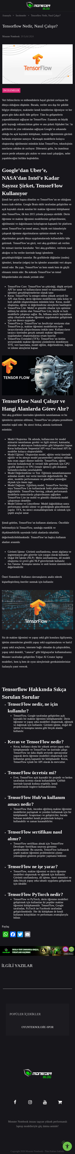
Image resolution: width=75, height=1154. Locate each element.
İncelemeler (21, 15)
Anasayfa (6, 15)
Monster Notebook (11, 36)
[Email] (27, 934)
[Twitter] (20, 934)
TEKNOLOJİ (36, 1027)
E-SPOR (48, 1027)
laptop (19, 1126)
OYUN (25, 1027)
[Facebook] (13, 934)
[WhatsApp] (5, 934)
